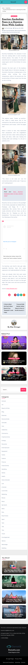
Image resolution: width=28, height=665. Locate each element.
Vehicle (3, 541)
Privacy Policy (18, 658)
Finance (4, 462)
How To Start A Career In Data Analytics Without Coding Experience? (14, 616)
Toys (3, 530)
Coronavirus (5, 433)
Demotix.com (14, 650)
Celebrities (14, 16)
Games (3, 472)
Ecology (4, 440)
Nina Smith (8, 362)
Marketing (4, 494)
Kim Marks (8, 347)
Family (3, 455)
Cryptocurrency (6, 437)
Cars (3, 426)
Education (4, 444)
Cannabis (4, 422)
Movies (17, 358)
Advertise (17, 662)
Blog (3, 411)
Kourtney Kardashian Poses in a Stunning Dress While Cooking (13, 22)
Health (3, 476)
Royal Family (5, 515)
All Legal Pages (10, 658)
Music (17, 372)
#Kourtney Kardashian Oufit (13, 32)
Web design (5, 544)
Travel (3, 533)
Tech (3, 523)
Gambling (4, 469)
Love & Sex (4, 490)
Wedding (4, 548)
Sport (3, 519)
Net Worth (4, 505)
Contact (23, 662)
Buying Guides (5, 419)
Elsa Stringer (9, 28)
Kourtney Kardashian (15, 260)
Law (3, 483)
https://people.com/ (11, 288)
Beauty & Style (6, 408)
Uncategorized (6, 537)
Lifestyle (4, 487)
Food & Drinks (5, 465)
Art (2, 404)
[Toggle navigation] (2, 2)
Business (4, 415)
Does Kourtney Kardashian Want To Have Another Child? (13, 194)
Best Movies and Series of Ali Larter (14, 361)
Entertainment (5, 447)
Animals (4, 401)
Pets (3, 512)
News (3, 508)
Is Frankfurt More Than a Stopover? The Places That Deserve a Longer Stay (14, 601)
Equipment (4, 451)
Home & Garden (6, 480)
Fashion (4, 458)
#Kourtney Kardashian (8, 30)
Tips (3, 526)
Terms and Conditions (8, 662)
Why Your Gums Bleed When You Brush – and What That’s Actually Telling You (14, 572)
